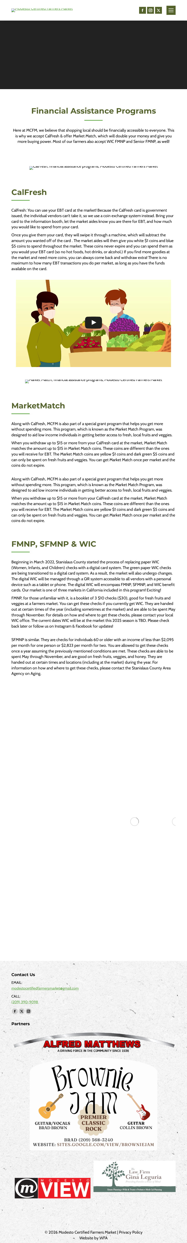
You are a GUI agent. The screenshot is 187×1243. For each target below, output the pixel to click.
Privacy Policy (131, 1232)
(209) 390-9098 (24, 1002)
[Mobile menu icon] (171, 10)
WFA (103, 1237)
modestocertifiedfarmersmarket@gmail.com (45, 988)
